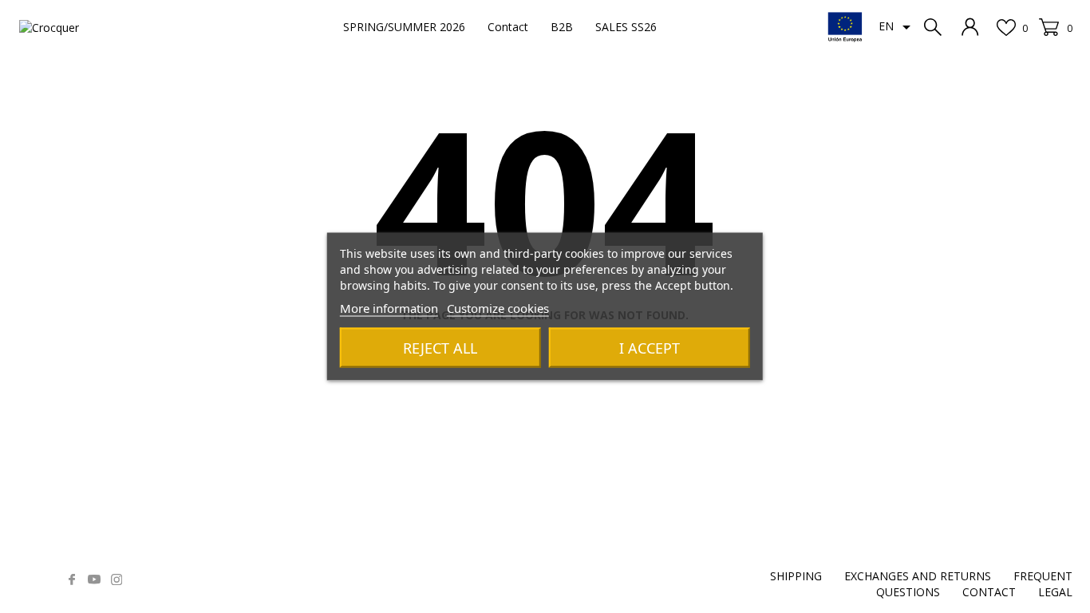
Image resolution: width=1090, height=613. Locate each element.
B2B (562, 26)
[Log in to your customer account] (970, 27)
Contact (508, 26)
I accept (649, 348)
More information (389, 308)
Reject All (440, 348)
